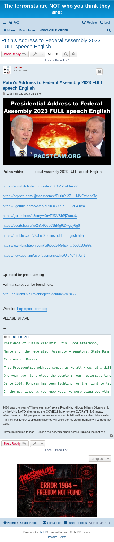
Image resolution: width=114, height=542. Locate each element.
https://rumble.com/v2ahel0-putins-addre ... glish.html (44, 236)
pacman (19, 67)
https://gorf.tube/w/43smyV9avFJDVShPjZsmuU (40, 216)
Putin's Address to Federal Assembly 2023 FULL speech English (50, 43)
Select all (21, 337)
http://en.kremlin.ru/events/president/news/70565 (40, 294)
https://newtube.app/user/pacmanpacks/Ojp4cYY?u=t (44, 255)
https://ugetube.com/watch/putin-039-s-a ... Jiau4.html (44, 206)
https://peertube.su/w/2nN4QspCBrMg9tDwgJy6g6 (41, 226)
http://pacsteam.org (32, 309)
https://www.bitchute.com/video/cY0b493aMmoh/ (40, 186)
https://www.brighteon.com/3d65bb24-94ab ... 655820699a (47, 245)
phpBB (43, 532)
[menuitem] (14, 22)
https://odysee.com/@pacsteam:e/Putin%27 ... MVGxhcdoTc (50, 196)
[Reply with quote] (99, 71)
